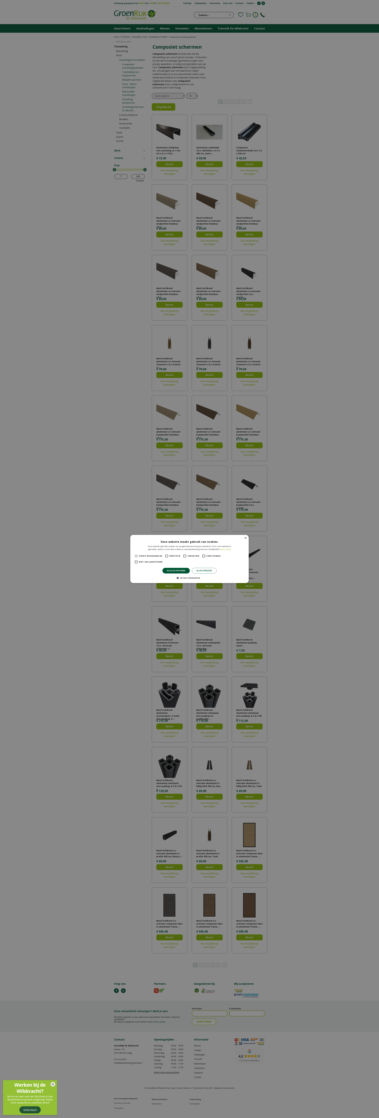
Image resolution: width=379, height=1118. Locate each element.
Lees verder (226, 549)
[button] (189, 577)
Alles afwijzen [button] (204, 570)
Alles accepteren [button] (176, 570)
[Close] (52, 1084)
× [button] (245, 538)
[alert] (189, 559)
